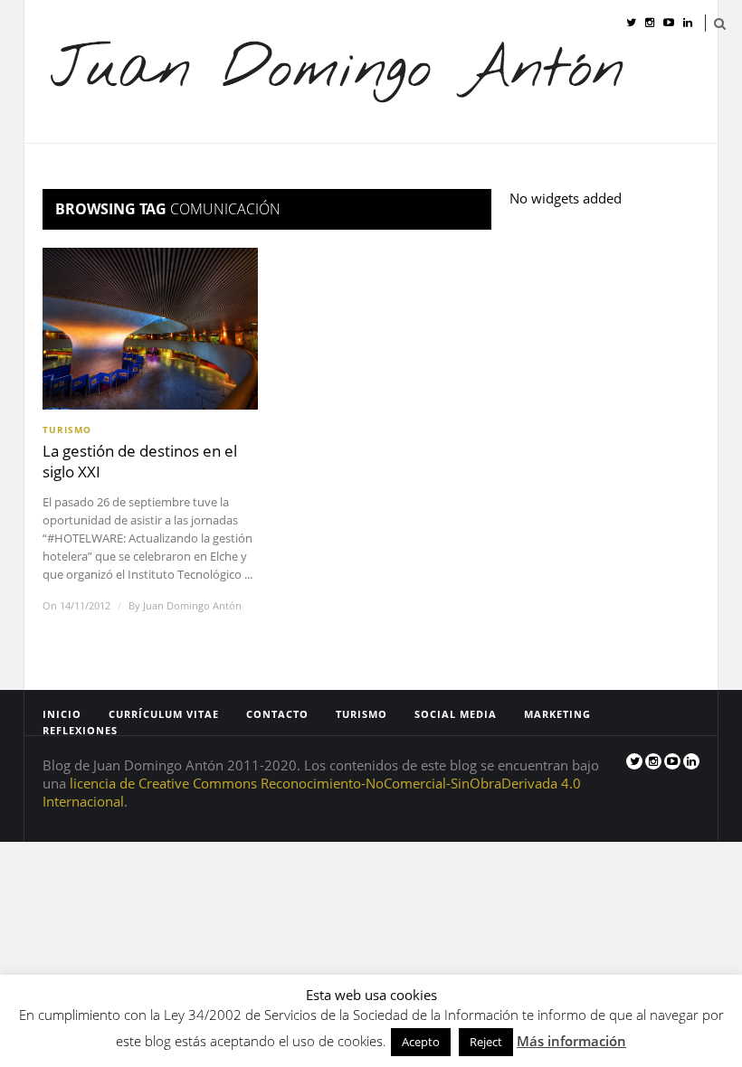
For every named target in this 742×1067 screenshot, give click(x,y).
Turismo (376, 166)
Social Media (470, 166)
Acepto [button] (421, 1042)
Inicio (76, 166)
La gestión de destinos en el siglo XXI (140, 461)
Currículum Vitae (178, 166)
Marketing (571, 166)
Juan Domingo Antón (192, 605)
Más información (571, 1041)
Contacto (292, 166)
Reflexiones (670, 166)
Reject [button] (486, 1042)
